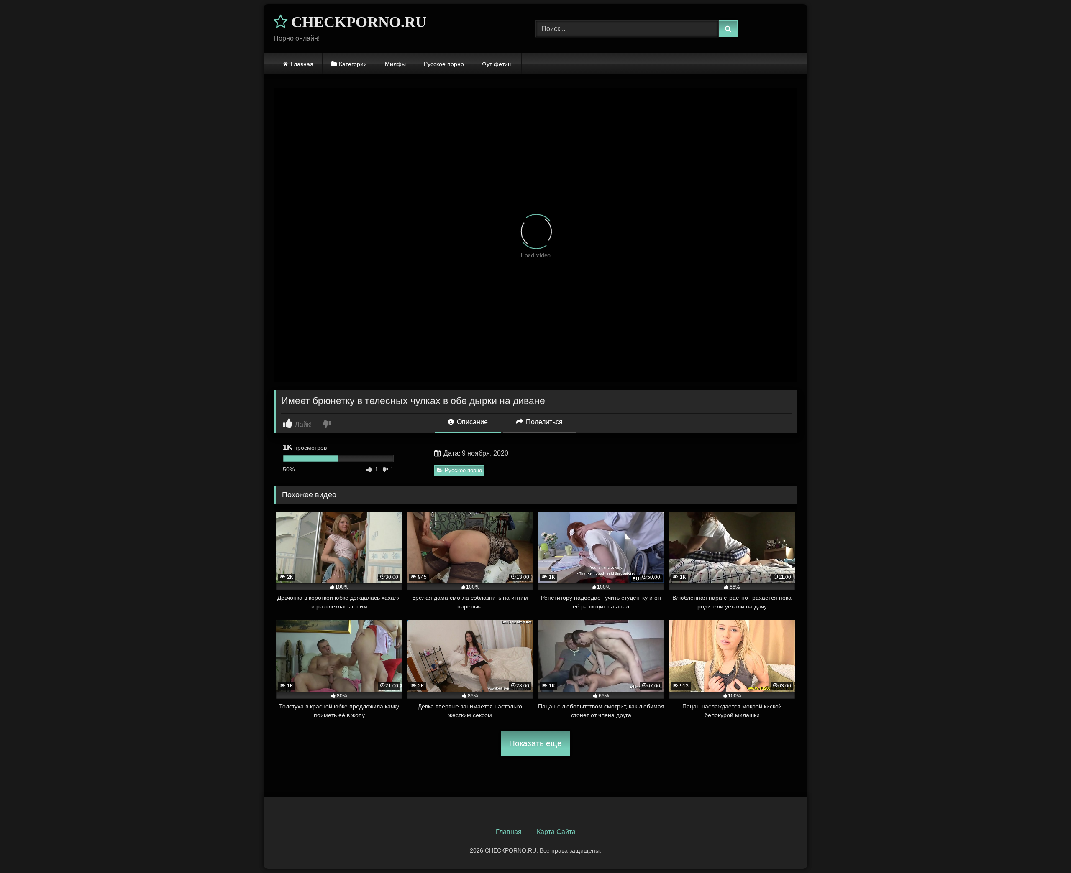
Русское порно (444, 64)
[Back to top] (1045, 848)
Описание (471, 421)
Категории (353, 64)
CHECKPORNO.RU (356, 22)
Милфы (395, 64)
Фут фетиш (497, 64)
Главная (302, 64)
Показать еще (535, 743)
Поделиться (543, 421)
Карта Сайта (556, 831)
